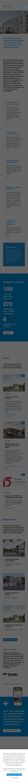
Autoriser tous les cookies (14, 774)
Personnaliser (14, 777)
